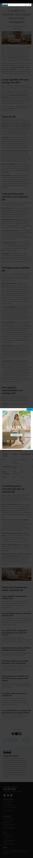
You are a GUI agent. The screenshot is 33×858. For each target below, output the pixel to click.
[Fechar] (29, 409)
